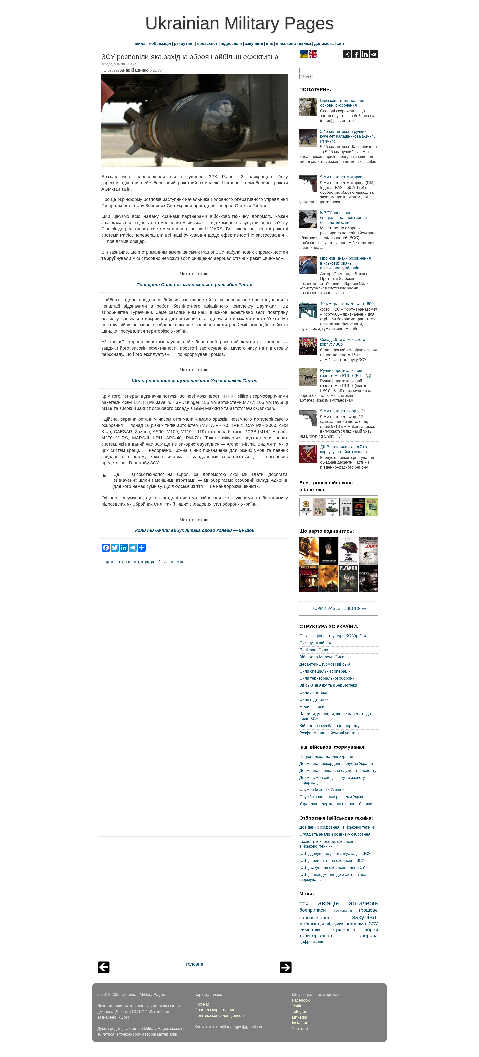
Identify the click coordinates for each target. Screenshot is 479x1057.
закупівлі (254, 43)
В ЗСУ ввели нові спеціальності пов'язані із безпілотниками (343, 217)
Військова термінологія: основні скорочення (342, 102)
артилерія (114, 561)
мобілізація (159, 43)
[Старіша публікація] (285, 972)
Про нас (202, 1004)
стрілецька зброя (354, 929)
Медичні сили (311, 706)
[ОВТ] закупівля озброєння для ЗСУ (332, 867)
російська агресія (167, 561)
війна (140, 43)
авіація (328, 903)
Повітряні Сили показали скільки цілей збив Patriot (194, 284)
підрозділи (231, 43)
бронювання (343, 910)
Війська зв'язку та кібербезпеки (328, 685)
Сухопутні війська (315, 642)
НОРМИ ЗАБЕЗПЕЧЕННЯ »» (338, 608)
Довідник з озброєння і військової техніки (337, 827)
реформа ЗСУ (361, 923)
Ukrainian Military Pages (239, 23)
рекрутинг (184, 43)
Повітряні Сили (313, 650)
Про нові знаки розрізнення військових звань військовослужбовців (345, 263)
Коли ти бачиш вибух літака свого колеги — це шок (194, 530)
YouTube (300, 1028)
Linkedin (299, 1017)
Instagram (300, 1022)
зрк (128, 561)
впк (269, 43)
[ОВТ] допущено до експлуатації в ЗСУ (334, 853)
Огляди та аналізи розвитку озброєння (334, 834)
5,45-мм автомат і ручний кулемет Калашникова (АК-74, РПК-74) (347, 136)
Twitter (298, 1005)
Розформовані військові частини (329, 733)
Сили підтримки (314, 699)
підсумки (335, 924)
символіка (310, 929)
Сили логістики (313, 692)
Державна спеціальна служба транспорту (337, 770)
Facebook (301, 1000)
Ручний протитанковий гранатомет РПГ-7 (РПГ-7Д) (345, 372)
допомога (324, 43)
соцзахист (207, 43)
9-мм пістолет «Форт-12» (343, 411)
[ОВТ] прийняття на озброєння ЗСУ (331, 860)
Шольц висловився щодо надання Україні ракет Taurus (194, 380)
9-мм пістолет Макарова (342, 177)
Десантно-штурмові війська (324, 664)
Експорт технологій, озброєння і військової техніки (329, 843)
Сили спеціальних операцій (325, 671)
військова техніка (293, 43)
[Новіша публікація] (103, 972)
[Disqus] (194, 635)
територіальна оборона (338, 935)
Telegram (300, 1011)
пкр (136, 561)
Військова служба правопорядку (329, 725)
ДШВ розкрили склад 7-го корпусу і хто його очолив (343, 449)
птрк (145, 561)
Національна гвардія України (326, 756)
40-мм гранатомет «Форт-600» (348, 303)
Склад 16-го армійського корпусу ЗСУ (342, 341)
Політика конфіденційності (219, 1015)
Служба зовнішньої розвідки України (333, 796)
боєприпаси (312, 910)
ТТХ (304, 903)
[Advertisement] (194, 900)
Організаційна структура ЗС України (332, 635)
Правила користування (216, 1009)
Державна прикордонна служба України (336, 763)
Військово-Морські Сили (321, 657)
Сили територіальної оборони (327, 678)
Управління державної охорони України (335, 803)
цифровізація (311, 941)
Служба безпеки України (322, 789)
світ (340, 43)
